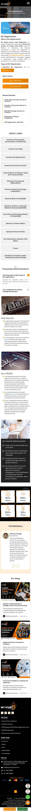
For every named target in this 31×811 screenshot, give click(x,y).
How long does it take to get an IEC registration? (14, 276)
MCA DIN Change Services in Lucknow (14, 111)
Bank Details (6, 750)
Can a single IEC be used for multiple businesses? (12, 290)
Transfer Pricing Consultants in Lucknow (15, 106)
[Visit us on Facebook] (2, 713)
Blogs (4, 744)
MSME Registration (8, 730)
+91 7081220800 (16, 80)
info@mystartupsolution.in (11, 767)
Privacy (10, 798)
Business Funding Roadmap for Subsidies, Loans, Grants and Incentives (15, 604)
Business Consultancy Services (11, 733)
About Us (5, 741)
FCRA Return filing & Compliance (11, 117)
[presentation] (13, 566)
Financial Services (7, 724)
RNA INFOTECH (19, 806)
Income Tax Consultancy (9, 721)
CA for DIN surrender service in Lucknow (15, 100)
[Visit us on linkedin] (13, 713)
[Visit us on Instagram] (9, 713)
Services (12, 13)
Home (7, 13)
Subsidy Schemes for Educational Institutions (13, 643)
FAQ (3, 747)
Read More (23, 616)
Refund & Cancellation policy (17, 800)
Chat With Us (23, 809)
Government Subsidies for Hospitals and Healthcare (15, 681)
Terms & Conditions (20, 798)
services (6, 339)
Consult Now (6, 753)
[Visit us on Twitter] (6, 713)
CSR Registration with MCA (13, 122)
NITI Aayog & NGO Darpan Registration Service (16, 727)
